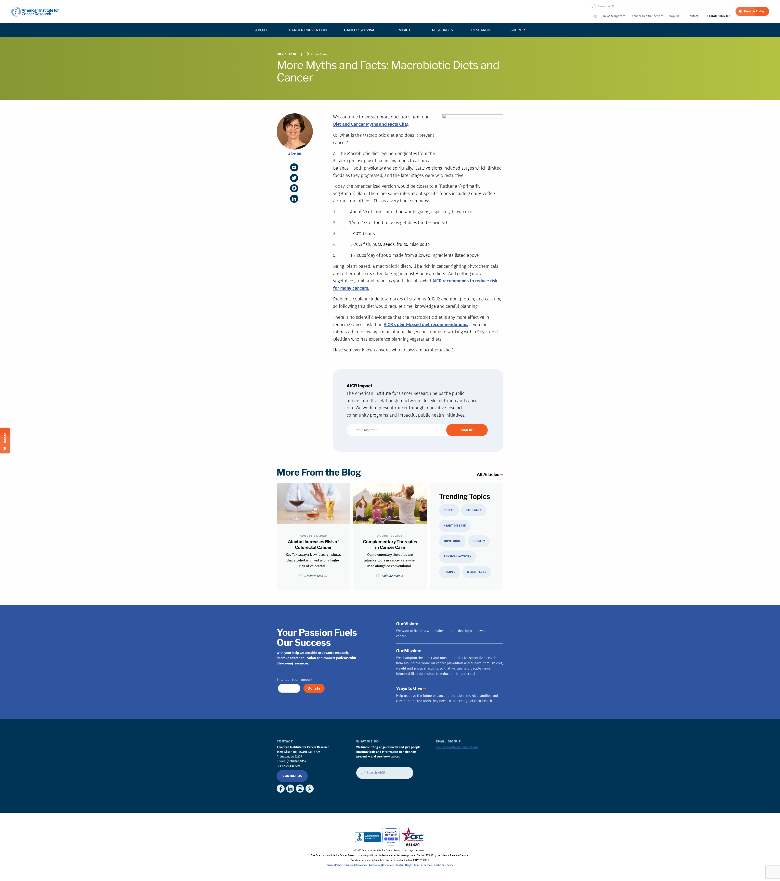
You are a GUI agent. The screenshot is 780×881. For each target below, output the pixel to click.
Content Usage (404, 865)
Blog (594, 16)
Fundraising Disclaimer (381, 865)
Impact (404, 30)
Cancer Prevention (308, 30)
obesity (478, 541)
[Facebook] (294, 188)
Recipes (449, 572)
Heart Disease (455, 525)
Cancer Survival (360, 30)
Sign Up (719, 16)
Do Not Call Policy (443, 865)
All (488, 474)
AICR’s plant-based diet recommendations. (426, 324)
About (261, 30)
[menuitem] (593, 16)
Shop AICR (674, 16)
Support (518, 30)
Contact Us (292, 776)
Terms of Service (423, 865)
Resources (442, 30)
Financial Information (355, 865)
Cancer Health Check (646, 16)
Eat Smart (474, 510)
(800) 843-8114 (296, 761)
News (614, 16)
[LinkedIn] (294, 199)
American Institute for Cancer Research (35, 11)
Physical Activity (457, 556)
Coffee (449, 510)
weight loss (476, 572)
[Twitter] (294, 178)
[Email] (294, 167)
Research (480, 30)
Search (593, 6)
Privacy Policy (334, 865)
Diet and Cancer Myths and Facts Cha (370, 124)
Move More (452, 541)
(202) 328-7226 (291, 766)
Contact (693, 16)
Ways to (409, 688)
